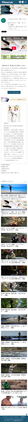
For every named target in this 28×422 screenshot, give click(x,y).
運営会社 (23, 416)
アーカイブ (6, 416)
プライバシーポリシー (15, 416)
